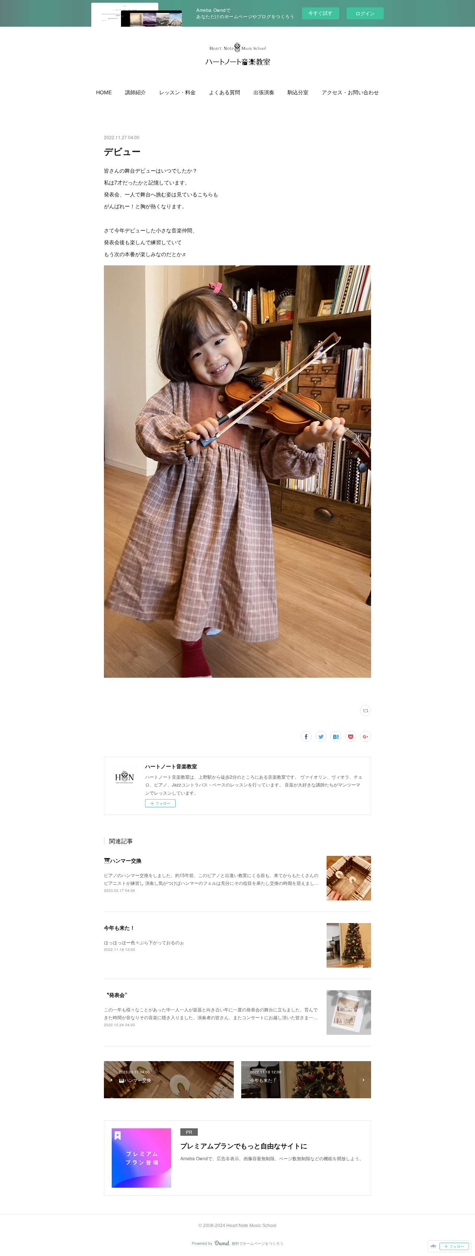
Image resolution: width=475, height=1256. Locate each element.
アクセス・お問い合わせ (350, 92)
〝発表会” (115, 994)
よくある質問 (224, 92)
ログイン (365, 13)
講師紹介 (135, 92)
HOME (104, 92)
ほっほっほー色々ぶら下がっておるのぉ (144, 942)
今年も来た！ (119, 927)
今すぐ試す (320, 12)
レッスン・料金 (177, 92)
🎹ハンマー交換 (122, 860)
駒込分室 (298, 92)
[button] (104, 92)
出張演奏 (263, 92)
